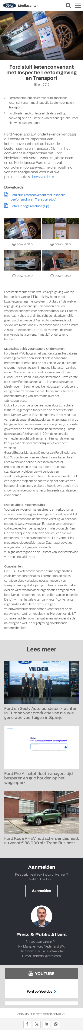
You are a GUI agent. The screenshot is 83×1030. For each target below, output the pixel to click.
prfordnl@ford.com (47, 956)
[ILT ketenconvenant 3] (22, 260)
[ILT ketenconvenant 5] (60, 260)
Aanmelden (41, 891)
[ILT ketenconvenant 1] (22, 228)
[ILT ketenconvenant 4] (60, 228)
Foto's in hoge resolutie (26, 206)
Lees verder (41, 177)
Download (24, 244)
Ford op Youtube (40, 991)
